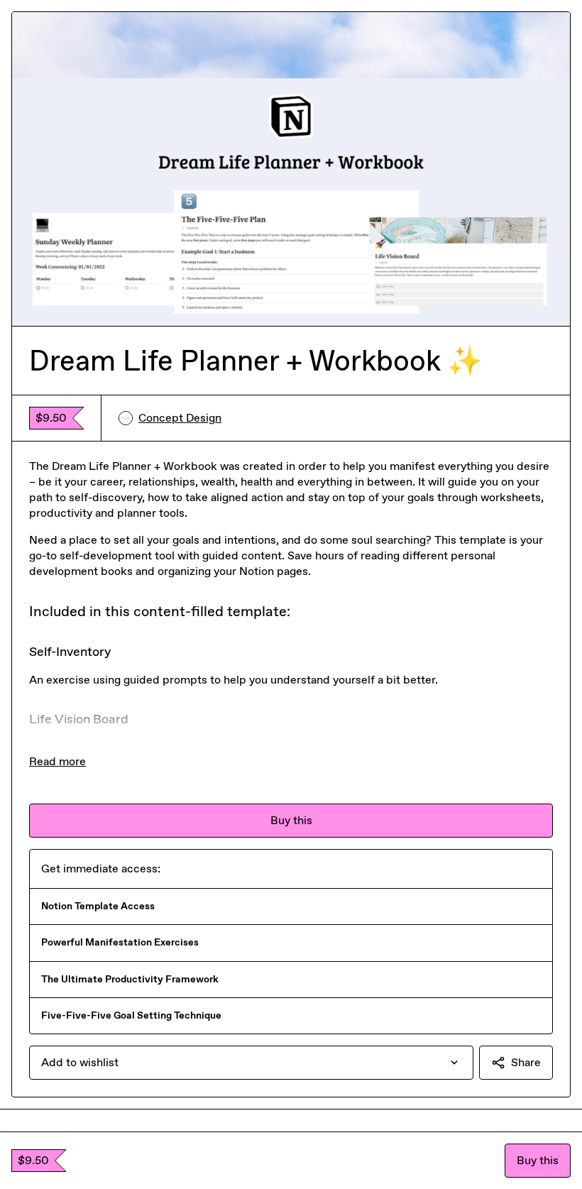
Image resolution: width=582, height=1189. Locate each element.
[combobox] (251, 1063)
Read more (57, 761)
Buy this (538, 1160)
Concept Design (179, 417)
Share (526, 1062)
